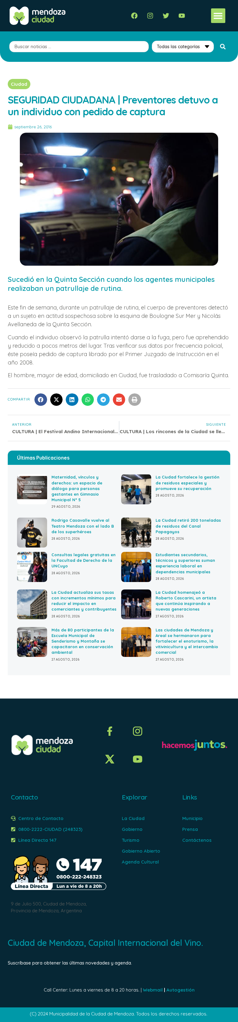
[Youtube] (181, 15)
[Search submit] (223, 47)
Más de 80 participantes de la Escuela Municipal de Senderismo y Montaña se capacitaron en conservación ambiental (82, 641)
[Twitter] (166, 15)
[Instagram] (150, 15)
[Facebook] (134, 15)
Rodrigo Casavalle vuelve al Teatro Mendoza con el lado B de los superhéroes (82, 526)
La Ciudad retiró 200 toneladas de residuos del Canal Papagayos (188, 526)
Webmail (153, 990)
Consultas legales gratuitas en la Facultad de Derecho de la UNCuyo (83, 560)
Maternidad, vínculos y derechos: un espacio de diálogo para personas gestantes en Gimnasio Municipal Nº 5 (76, 488)
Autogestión (180, 990)
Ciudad (19, 84)
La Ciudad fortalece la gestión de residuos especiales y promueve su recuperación (187, 482)
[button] (218, 15)
